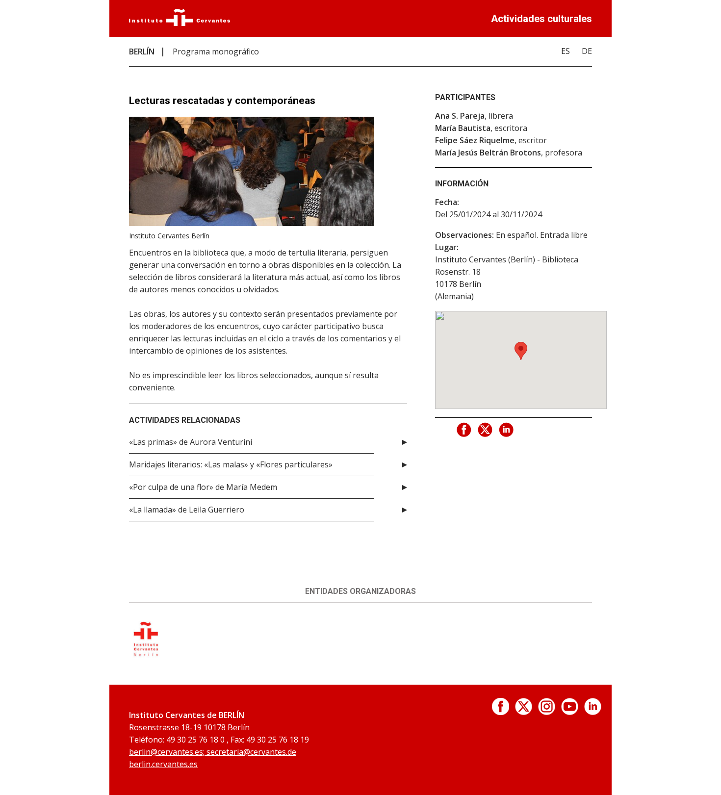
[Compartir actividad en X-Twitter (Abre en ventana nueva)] (485, 430)
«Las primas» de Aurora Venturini (190, 441)
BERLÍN (141, 51)
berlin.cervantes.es (163, 764)
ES (565, 51)
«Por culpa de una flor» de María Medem (203, 487)
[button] (521, 351)
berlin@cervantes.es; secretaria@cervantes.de (212, 751)
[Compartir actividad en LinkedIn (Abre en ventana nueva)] (506, 430)
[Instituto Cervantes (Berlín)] (145, 655)
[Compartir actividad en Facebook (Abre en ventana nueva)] (464, 430)
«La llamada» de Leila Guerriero (186, 509)
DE (587, 51)
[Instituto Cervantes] (179, 23)
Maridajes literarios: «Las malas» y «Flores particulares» (231, 464)
